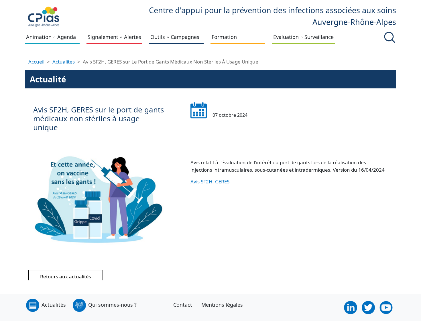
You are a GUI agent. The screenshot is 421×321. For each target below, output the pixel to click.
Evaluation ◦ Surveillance (303, 36)
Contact (182, 304)
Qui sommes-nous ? (112, 304)
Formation (224, 36)
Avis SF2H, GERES (209, 181)
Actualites (63, 61)
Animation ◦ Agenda (51, 36)
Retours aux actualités (65, 276)
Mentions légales (222, 304)
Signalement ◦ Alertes (114, 36)
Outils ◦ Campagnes (174, 36)
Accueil (36, 61)
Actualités (54, 304)
